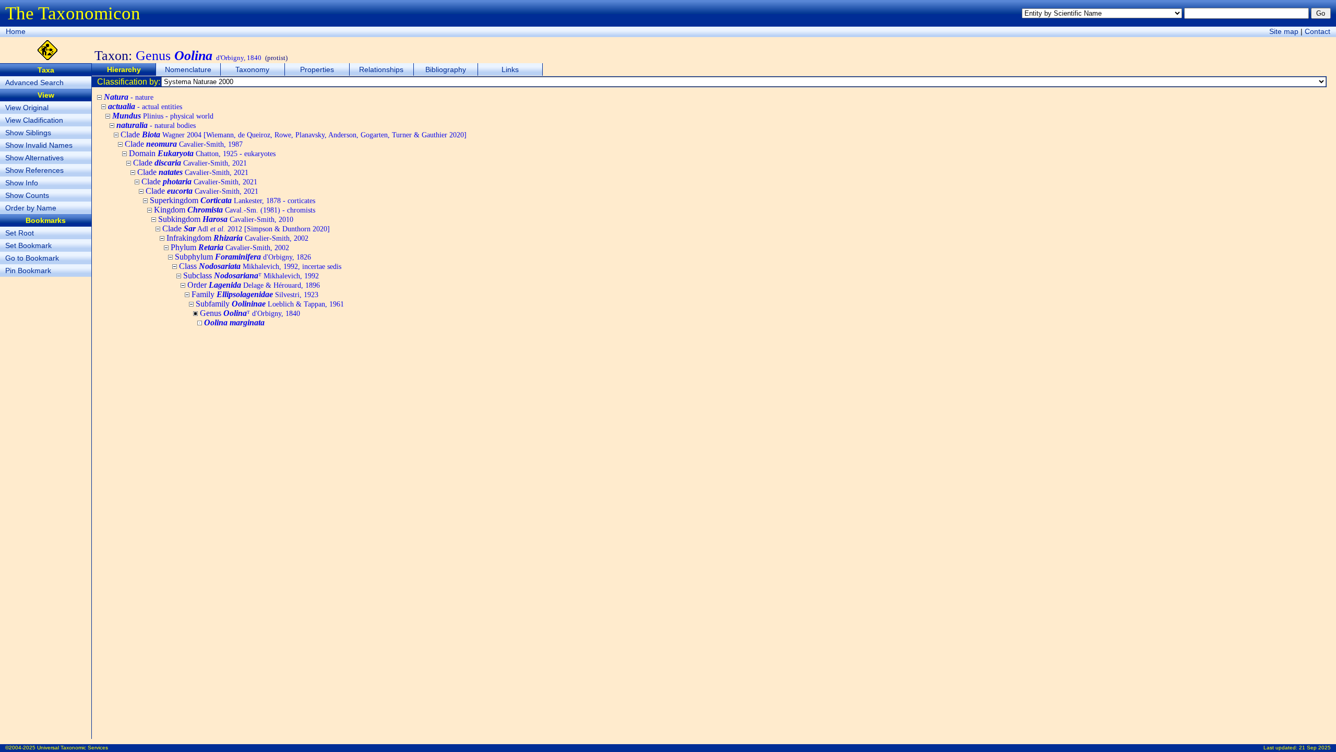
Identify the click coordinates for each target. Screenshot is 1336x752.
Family (255, 294)
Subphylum (243, 256)
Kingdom (234, 209)
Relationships (381, 69)
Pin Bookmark (28, 270)
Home (16, 31)
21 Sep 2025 (1315, 747)
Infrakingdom (237, 237)
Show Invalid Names (39, 145)
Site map (1283, 31)
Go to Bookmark (32, 258)
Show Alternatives (34, 158)
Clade (294, 134)
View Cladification (34, 120)
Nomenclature (188, 69)
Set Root (19, 233)
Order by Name (30, 208)
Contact (1317, 31)
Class (260, 266)
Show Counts (27, 195)
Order (253, 284)
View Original (27, 107)
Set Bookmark (28, 245)
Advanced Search (34, 82)
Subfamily (270, 303)
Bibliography (445, 69)
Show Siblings (28, 132)
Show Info (21, 183)
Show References (34, 170)
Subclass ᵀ (251, 275)
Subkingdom (225, 219)
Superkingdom (232, 200)
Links (510, 69)
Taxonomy (252, 69)
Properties (317, 69)
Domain (202, 153)
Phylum (230, 247)
